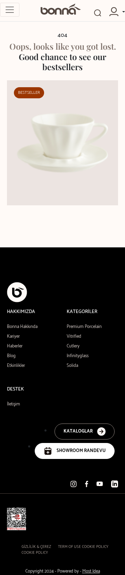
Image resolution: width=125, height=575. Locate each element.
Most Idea (91, 571)
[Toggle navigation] (9, 10)
